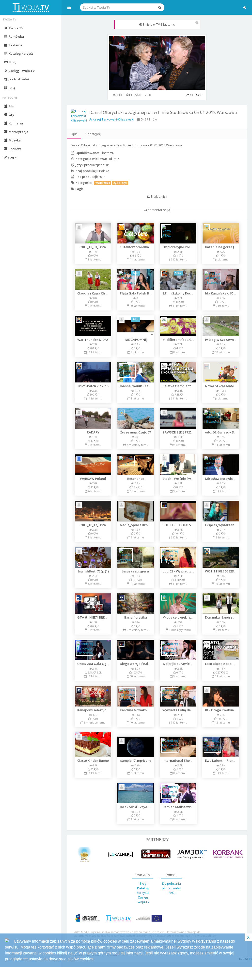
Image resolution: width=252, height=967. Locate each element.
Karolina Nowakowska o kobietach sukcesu (153, 710)
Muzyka (14, 140)
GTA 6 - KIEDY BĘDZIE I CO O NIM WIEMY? (109, 617)
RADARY (93, 432)
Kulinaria (15, 123)
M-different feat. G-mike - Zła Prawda (191, 339)
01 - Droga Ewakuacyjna (223, 710)
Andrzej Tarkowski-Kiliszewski (111, 119)
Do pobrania (171, 883)
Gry (11, 114)
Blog (12, 62)
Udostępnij (93, 134)
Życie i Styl (120, 183)
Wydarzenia (102, 183)
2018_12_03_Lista (93, 247)
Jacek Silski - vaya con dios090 (143, 807)
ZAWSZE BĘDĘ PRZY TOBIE (182, 432)
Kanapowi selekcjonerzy (96, 710)
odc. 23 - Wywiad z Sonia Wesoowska (191, 571)
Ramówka (16, 36)
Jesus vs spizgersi (135, 571)
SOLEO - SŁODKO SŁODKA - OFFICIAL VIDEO (195, 525)
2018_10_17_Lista (93, 525)
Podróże (15, 149)
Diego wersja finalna (136, 663)
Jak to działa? (19, 79)
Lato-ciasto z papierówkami (226, 663)
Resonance (135, 478)
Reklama (15, 45)
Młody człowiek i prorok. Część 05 (188, 617)
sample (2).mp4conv (135, 760)
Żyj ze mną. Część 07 (135, 432)
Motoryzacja (18, 132)
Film (11, 106)
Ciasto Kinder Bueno (93, 760)
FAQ (11, 88)
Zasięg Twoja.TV (21, 71)
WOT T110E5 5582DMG (222, 571)
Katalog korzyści (21, 53)
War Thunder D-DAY (93, 339)
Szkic (178, 273)
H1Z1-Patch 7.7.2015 (93, 386)
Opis (74, 134)
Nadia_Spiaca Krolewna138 (141, 525)
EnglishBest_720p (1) (93, 571)
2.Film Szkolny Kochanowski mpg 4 (189, 293)
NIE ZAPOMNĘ (136, 339)
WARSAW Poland (93, 478)
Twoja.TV (15, 28)
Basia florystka (135, 617)
